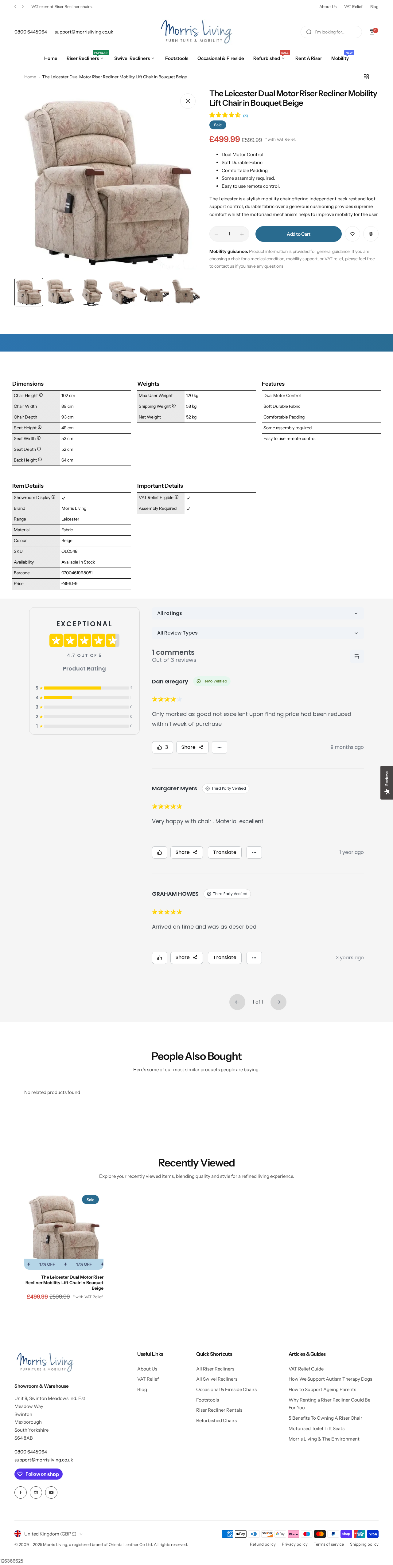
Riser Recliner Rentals (219, 1410)
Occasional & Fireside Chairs (226, 1389)
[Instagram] (36, 1492)
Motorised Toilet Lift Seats (316, 1428)
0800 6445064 (30, 1452)
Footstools (207, 1400)
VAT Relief (353, 6)
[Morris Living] (196, 32)
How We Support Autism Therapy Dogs (330, 1379)
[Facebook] (20, 1492)
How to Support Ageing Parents (322, 1389)
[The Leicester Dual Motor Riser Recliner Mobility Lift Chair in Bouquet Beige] (63, 1230)
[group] (107, 182)
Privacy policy (295, 1544)
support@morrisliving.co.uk (43, 1460)
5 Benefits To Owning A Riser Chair (325, 1418)
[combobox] (331, 32)
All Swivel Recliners (216, 1379)
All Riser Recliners (215, 1369)
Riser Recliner (67, 6)
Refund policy (263, 1544)
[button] (15, 6)
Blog (374, 6)
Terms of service (329, 1544)
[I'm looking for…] (309, 32)
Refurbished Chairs (216, 1420)
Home (30, 77)
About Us (328, 6)
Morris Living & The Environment (324, 1439)
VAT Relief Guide (306, 1369)
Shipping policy (364, 1544)
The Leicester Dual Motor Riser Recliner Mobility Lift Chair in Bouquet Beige (64, 1282)
